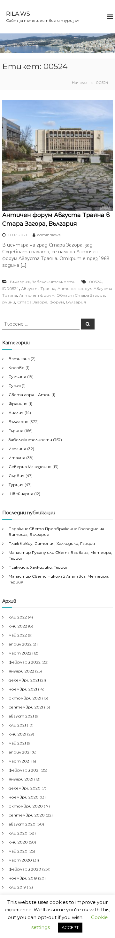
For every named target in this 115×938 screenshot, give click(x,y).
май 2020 (18, 851)
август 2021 (21, 716)
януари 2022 (21, 671)
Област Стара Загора (81, 295)
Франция (18, 403)
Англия (16, 412)
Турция (16, 484)
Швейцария (21, 493)
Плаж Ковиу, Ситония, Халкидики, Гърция (52, 543)
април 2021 (20, 752)
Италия (17, 457)
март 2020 (20, 860)
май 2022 (18, 635)
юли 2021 (17, 725)
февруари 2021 (24, 770)
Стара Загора (32, 302)
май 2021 (17, 743)
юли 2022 (18, 617)
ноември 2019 (23, 878)
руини (8, 302)
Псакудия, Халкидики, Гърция (38, 567)
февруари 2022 (25, 662)
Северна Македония (30, 466)
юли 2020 (18, 833)
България (20, 281)
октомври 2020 (26, 806)
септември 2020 (27, 815)
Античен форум (36, 295)
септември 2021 (26, 707)
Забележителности (53, 281)
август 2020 (22, 824)
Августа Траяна (38, 288)
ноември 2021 (23, 689)
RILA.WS (18, 13)
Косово (17, 367)
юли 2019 (17, 887)
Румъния (17, 376)
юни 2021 (17, 734)
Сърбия (17, 475)
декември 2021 (24, 680)
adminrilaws (48, 234)
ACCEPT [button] (70, 927)
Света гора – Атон (29, 394)
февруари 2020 (25, 869)
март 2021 (19, 761)
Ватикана (19, 358)
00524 (95, 281)
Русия (15, 385)
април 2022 (20, 644)
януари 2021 (21, 779)
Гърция (16, 430)
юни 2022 (18, 626)
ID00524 (10, 288)
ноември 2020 (24, 797)
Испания (17, 448)
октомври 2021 (25, 698)
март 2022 (20, 653)
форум (57, 302)
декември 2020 (25, 788)
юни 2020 (18, 842)
